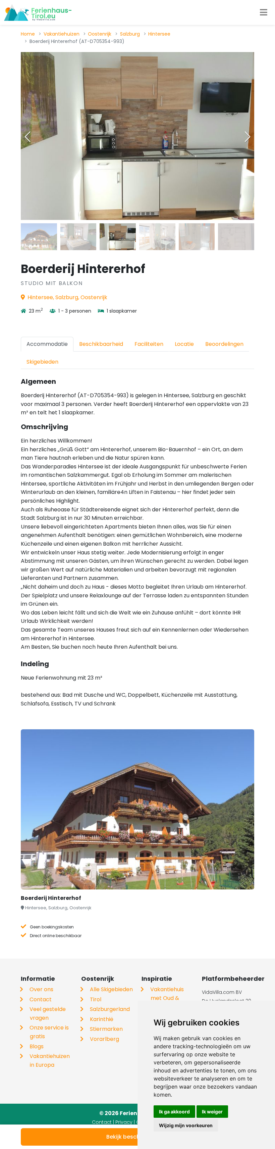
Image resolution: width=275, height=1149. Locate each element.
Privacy (123, 1122)
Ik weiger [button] (212, 1111)
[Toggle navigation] (263, 12)
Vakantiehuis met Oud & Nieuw (167, 997)
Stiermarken (106, 1029)
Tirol (95, 999)
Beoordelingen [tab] (224, 344)
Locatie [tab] (184, 344)
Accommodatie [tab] (47, 344)
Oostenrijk (99, 34)
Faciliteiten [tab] (148, 344)
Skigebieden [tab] (42, 362)
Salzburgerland (110, 1009)
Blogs (37, 1046)
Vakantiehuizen (61, 34)
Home (28, 34)
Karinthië (101, 1019)
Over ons (41, 989)
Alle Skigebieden (111, 989)
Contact (41, 999)
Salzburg (130, 34)
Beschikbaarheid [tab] (101, 344)
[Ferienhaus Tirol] (37, 12)
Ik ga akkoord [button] (174, 1111)
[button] (247, 137)
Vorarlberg (104, 1039)
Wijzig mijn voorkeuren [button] (186, 1125)
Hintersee (159, 34)
